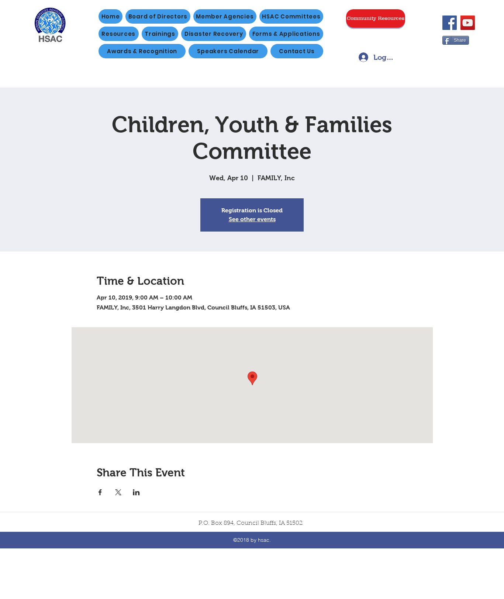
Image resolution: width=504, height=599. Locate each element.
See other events (252, 219)
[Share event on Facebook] (100, 492)
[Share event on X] (118, 492)
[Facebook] (449, 23)
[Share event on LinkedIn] (136, 492)
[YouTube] (467, 23)
